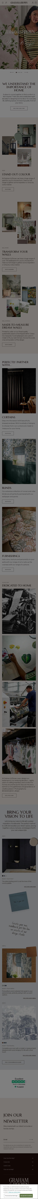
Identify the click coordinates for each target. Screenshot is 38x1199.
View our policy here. (14, 1192)
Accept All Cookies (26, 1195)
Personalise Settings (11, 1195)
